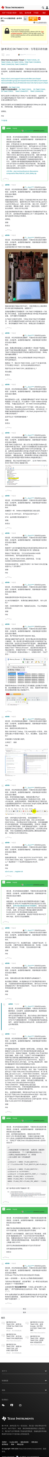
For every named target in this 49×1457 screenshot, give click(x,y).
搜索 (43, 8)
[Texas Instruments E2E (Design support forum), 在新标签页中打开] (11, 1406)
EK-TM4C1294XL (39, 89)
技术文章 (28, 13)
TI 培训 (36, 13)
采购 (3, 1390)
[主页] (12, 7)
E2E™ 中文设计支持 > (9, 13)
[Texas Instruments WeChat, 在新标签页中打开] (3, 1406)
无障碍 (4, 1442)
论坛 (21, 13)
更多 (44, 13)
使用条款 (5, 1444)
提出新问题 (39, 18)
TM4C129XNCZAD (7, 64)
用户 (47, 8)
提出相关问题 (33, 18)
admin (8, 55)
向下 (8, 179)
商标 (12, 1444)
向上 (3, 179)
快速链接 (5, 1381)
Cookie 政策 (13, 1442)
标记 (24, 1309)
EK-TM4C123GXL (30, 60)
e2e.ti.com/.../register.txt (14, 871)
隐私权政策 (25, 1442)
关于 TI (4, 1371)
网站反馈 (20, 1444)
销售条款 (34, 1442)
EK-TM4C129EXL (18, 62)
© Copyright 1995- (10, 1449)
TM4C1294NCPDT (21, 64)
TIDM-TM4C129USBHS (32, 62)
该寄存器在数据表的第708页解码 (25, 906)
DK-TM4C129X (14, 87)
